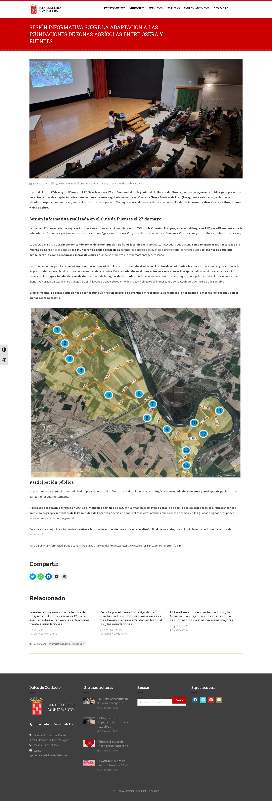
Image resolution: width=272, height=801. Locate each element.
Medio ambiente (128, 183)
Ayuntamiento (114, 8)
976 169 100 (51, 745)
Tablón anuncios (197, 8)
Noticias (173, 8)
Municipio (137, 8)
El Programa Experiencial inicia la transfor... (112, 722)
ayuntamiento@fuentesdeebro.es (48, 755)
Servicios (156, 8)
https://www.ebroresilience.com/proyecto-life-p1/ (151, 545)
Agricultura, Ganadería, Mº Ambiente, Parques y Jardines (86, 183)
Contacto (221, 8)
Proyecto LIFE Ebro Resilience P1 (67, 643)
